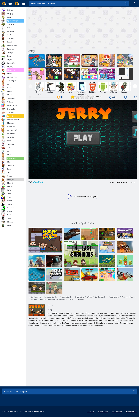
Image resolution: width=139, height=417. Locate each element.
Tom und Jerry (113, 297)
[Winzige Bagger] (89, 234)
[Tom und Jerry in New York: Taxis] (107, 60)
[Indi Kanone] (107, 261)
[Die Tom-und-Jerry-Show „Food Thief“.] (72, 74)
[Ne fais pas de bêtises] (89, 60)
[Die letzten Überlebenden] (81, 254)
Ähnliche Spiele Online (82, 223)
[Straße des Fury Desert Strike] (89, 274)
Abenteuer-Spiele (50, 297)
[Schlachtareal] (54, 261)
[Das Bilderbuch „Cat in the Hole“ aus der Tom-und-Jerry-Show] (72, 60)
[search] (126, 3)
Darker (114, 97)
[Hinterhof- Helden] (54, 288)
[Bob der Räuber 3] (107, 234)
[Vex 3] (125, 74)
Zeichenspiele (100, 297)
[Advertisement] (55, 28)
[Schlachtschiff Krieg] (37, 274)
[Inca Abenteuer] (37, 288)
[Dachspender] (54, 274)
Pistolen (132, 297)
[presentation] (30, 86)
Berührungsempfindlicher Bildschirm (53, 299)
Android (81, 299)
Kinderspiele (79, 297)
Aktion (124, 297)
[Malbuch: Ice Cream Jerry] (37, 74)
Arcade (34, 299)
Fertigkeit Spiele (65, 297)
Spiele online (36, 297)
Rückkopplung (131, 412)
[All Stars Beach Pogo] (89, 74)
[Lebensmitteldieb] (54, 74)
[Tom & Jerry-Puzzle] (54, 60)
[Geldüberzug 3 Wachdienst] (45, 240)
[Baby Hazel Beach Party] (107, 274)
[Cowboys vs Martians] (125, 261)
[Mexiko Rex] (72, 234)
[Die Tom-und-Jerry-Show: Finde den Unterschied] (125, 60)
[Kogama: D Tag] (72, 274)
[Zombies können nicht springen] (125, 247)
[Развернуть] (135, 97)
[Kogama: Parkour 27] (125, 234)
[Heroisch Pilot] (125, 274)
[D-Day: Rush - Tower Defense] (37, 261)
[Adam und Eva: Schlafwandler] (107, 247)
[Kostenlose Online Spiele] (14, 3)
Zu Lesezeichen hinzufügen (84, 196)
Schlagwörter (117, 412)
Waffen (89, 297)
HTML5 (72, 299)
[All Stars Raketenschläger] (107, 74)
